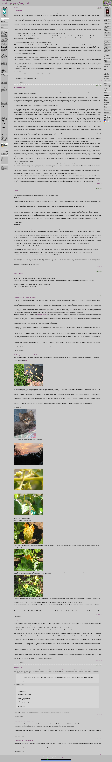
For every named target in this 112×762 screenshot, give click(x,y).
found (5, 88)
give (1, 90)
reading (4, 112)
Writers (5, 71)
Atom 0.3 (2, 166)
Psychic (4, 57)
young (5, 140)
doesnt (2, 83)
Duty (6, 40)
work (2, 134)
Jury (1, 48)
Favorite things (18, 190)
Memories (6, 50)
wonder (1, 133)
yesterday (4, 140)
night (2, 103)
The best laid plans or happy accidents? (25, 297)
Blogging (2, 34)
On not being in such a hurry (22, 87)
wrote (2, 139)
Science (1, 62)
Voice (5, 69)
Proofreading (2, 57)
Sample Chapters (107, 15)
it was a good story (107, 19)
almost (5, 75)
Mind (3, 51)
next (1, 103)
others (5, 104)
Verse (1, 69)
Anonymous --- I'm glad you (107, 37)
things (4, 121)
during (2, 84)
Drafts (7, 39)
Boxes (1, 35)
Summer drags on (19, 273)
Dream (1, 40)
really (6, 112)
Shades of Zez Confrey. (107, 35)
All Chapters (4, 15)
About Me (2, 24)
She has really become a (106, 30)
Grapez (106, 62)
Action (1, 32)
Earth (1, 41)
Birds (5, 33)
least (3, 96)
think (3, 123)
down (6, 83)
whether (1, 132)
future (4, 89)
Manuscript (2, 50)
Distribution (3, 39)
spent (2, 119)
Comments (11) (99, 614)
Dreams (3, 40)
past (4, 105)
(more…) (51, 747)
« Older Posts (16, 7)
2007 (2, 159)
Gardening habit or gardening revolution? (25, 355)
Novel (5, 53)
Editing (3, 41)
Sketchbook (2, 65)
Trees (4, 68)
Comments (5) (99, 80)
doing (3, 83)
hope (4, 91)
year (5, 139)
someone (4, 116)
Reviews (2, 60)
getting (6, 89)
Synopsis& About (4, 11)
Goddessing (106, 61)
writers (2, 136)
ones (2, 104)
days (2, 82)
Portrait (1, 56)
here (26, 360)
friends (1, 89)
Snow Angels (37, 163)
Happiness (3, 44)
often (6, 103)
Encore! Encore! (107, 26)
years (2, 140)
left (5, 96)
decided (4, 82)
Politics (6, 55)
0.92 (2, 169)
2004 (2, 162)
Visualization (3, 69)
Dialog (1, 39)
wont (2, 133)
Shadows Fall (2, 64)
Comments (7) (99, 348)
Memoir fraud (17, 621)
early (3, 84)
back (2, 77)
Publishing (2, 58)
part (3, 105)
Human (3, 45)
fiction (5, 87)
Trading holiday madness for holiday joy (25, 721)
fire (2, 88)
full (3, 89)
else (6, 84)
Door (5, 39)
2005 (2, 161)
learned (1, 96)
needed (3, 102)
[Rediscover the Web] (106, 121)
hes (2, 91)
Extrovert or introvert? (107, 44)
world (6, 134)
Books (5, 34)
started (5, 119)
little (4, 97)
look (5, 98)
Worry (3, 71)
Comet (6, 36)
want (1, 130)
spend (1, 119)
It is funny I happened (106, 28)
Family (6, 42)
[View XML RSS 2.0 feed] (105, 123)
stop (6, 119)
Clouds (4, 36)
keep (3, 93)
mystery (5, 101)
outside (7, 104)
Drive (4, 40)
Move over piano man (107, 42)
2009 (2, 157)
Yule (63, 669)
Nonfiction (2, 53)
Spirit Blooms (39, 95)
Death (6, 38)
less (6, 96)
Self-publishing (3, 63)
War (6, 69)
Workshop (2, 71)
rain (6, 109)
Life (4, 48)
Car (5, 35)
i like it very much (107, 23)
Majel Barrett (32, 229)
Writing (2, 72)
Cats (6, 35)
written (1, 139)
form (4, 88)
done (4, 83)
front (2, 89)
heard (6, 90)
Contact (2, 25)
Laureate (3, 48)
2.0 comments (4, 168)
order (3, 104)
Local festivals (18, 10)
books (2, 79)
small (1, 116)
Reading (5, 58)
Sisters (6, 64)
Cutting (4, 38)
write (3, 135)
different (6, 82)
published (5, 109)
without (5, 132)
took (3, 129)
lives (6, 97)
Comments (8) (99, 183)
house (6, 91)
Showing (4, 64)
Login (2, 22)
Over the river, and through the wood (24, 740)
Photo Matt (106, 113)
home (3, 91)
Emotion (2, 42)
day (1, 82)
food (3, 88)
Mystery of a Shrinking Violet (16, 2)
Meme (4, 50)
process (3, 109)
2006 (2, 160)
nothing (3, 103)
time (3, 127)
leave (4, 96)
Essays (4, 42)
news (6, 102)
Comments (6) (99, 266)
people (3, 106)
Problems (4, 56)
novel (5, 103)
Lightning (4, 49)
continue (3, 81)
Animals (6, 32)
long (3, 98)
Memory (2, 51)
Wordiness (5, 70)
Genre (1, 44)
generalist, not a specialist (42, 314)
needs (4, 102)
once (1, 104)
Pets (4, 54)
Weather (2, 70)
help (1, 91)
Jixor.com (106, 110)
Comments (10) (99, 660)
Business (3, 35)
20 (2, 153)
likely (2, 97)
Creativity (5, 37)
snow (2, 116)
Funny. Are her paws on (107, 33)
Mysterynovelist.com (4, 0)
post (6, 108)
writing (4, 138)
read (3, 111)
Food (5, 43)
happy (2, 90)
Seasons (4, 62)
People (2, 54)
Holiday (6, 44)
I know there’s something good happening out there (107, 50)
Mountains (5, 51)
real (5, 112)
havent (4, 90)
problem (1, 109)
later (5, 95)
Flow (4, 43)
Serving (6, 63)
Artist (1, 33)
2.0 (2, 167)
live (5, 97)
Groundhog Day (18, 667)
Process (6, 56)
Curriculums (2, 38)
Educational (5, 41)
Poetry (1, 55)
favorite (1, 87)
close (1, 81)
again (3, 75)
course (4, 81)
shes (3, 115)
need (1, 102)
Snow (3, 65)
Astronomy (3, 33)
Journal (4, 47)
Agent (2, 32)
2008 (2, 158)
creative (6, 81)
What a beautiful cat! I (107, 21)
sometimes (3, 118)
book (5, 78)
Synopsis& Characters (107, 11)
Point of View (3, 55)
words (5, 133)
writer (5, 135)
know (2, 95)
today (1, 129)
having (5, 90)
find (1, 88)
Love (6, 49)
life (1, 97)
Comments (4, 16)
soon (6, 118)
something (3, 117)
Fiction (2, 43)
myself (3, 101)
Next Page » (100, 7)
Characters (2, 36)
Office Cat (106, 47)
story (3, 120)
